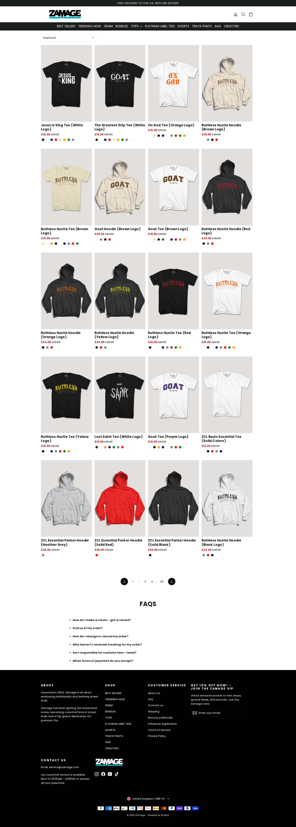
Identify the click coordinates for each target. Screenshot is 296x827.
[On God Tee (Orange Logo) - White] (150, 135)
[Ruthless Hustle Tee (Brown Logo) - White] (47, 243)
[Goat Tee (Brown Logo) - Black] (158, 239)
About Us (154, 693)
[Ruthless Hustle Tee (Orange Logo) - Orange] (233, 347)
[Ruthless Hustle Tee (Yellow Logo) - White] (73, 451)
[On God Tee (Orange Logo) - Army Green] (180, 135)
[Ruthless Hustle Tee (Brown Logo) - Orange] (51, 243)
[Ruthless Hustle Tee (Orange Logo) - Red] (225, 347)
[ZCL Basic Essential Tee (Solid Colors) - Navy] (220, 451)
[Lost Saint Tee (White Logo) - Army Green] (113, 447)
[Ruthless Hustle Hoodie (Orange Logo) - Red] (51, 347)
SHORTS (183, 26)
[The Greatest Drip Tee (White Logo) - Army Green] (122, 139)
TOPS (135, 26)
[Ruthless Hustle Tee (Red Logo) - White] (154, 347)
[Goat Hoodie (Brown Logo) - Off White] (96, 239)
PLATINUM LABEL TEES (160, 26)
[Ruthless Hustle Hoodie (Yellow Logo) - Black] (96, 347)
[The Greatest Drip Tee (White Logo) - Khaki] (113, 139)
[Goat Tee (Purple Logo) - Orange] (158, 447)
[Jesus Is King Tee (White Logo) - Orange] (64, 139)
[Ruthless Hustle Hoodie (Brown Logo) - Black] (212, 139)
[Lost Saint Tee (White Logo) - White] (126, 447)
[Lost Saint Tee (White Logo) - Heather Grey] (118, 447)
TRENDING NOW (89, 26)
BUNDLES (122, 26)
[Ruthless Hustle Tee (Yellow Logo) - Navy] (51, 451)
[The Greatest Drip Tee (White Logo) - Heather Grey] (126, 139)
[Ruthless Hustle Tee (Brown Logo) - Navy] (64, 243)
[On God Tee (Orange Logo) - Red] (175, 135)
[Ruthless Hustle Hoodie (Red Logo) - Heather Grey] (208, 243)
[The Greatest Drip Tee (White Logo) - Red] (109, 139)
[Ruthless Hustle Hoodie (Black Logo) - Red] (208, 555)
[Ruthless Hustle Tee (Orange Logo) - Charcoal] (212, 347)
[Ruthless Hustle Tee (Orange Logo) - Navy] (216, 347)
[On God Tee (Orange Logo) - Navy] (163, 135)
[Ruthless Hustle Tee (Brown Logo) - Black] (55, 243)
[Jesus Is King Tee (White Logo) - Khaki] (60, 139)
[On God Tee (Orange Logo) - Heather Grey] (171, 135)
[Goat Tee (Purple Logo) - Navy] (163, 447)
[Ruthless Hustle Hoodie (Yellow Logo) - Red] (101, 347)
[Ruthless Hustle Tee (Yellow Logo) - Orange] (68, 451)
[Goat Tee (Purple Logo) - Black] (154, 447)
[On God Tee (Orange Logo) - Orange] (184, 135)
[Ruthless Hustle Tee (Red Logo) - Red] (171, 347)
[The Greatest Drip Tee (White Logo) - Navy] (105, 139)
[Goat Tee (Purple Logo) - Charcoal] (167, 447)
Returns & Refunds (160, 717)
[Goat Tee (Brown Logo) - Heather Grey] (180, 239)
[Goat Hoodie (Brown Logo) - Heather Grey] (101, 239)
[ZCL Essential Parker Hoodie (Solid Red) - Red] (96, 555)
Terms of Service (159, 730)
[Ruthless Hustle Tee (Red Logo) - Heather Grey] (167, 347)
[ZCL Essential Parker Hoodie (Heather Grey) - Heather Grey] (43, 555)
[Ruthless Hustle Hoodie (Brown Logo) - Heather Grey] (208, 139)
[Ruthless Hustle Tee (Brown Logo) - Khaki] (43, 243)
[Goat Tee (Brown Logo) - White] (150, 239)
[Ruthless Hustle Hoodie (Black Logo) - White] (216, 555)
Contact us (155, 705)
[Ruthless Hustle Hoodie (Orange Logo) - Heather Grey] (47, 347)
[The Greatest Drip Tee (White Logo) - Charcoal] (101, 139)
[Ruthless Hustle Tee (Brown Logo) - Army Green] (77, 243)
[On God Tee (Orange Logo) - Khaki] (154, 135)
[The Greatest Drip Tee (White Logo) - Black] (96, 139)
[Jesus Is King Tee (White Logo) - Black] (43, 139)
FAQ (150, 699)
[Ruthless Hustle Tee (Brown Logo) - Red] (73, 243)
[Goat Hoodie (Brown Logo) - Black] (105, 239)
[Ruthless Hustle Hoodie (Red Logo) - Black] (203, 243)
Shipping (153, 711)
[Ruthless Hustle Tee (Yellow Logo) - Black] (43, 451)
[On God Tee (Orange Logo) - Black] (158, 135)
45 (162, 581)
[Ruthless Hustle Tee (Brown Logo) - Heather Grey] (68, 243)
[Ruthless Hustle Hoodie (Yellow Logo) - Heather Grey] (105, 347)
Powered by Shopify (158, 815)
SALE (218, 26)
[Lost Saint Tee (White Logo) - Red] (122, 447)
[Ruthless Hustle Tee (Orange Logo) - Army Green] (229, 347)
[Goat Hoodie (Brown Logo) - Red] (109, 239)
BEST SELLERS (66, 26)
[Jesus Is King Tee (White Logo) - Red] (55, 139)
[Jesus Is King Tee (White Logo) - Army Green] (68, 139)
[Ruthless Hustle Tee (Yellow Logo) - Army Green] (64, 451)
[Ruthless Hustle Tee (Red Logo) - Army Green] (175, 347)
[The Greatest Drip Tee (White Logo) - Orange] (118, 139)
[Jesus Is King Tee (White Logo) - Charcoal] (47, 139)
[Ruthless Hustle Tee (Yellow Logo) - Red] (60, 451)
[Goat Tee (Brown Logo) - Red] (175, 239)
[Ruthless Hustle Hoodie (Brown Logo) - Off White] (203, 139)
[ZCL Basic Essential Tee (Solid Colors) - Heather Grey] (216, 451)
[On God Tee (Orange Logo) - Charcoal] (167, 135)
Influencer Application (162, 724)
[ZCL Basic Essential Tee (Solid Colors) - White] (203, 451)
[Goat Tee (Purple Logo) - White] (150, 447)
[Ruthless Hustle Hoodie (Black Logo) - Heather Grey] (203, 555)
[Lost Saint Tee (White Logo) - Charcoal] (101, 447)
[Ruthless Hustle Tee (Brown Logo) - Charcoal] (60, 243)
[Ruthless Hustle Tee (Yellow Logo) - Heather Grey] (55, 451)
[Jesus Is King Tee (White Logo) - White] (77, 139)
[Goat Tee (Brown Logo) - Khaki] (154, 239)
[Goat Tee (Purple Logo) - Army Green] (180, 447)
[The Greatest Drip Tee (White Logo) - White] (131, 139)
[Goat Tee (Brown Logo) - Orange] (184, 239)
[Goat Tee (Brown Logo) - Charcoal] (167, 239)
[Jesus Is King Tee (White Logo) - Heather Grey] (73, 139)
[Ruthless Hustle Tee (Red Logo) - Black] (150, 347)
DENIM (108, 26)
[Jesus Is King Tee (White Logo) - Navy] (51, 139)
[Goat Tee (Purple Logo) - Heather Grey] (171, 447)
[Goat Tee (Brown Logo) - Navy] (171, 239)
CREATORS (231, 26)
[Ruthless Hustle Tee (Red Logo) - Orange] (180, 347)
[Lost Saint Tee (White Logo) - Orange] (105, 447)
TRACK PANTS (202, 26)
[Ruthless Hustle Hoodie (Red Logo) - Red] (212, 243)
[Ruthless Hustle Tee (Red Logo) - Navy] (163, 347)
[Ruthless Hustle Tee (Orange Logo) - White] (203, 347)
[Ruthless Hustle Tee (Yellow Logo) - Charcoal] (47, 451)
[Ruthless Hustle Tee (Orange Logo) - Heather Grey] (220, 347)
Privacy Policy (157, 736)
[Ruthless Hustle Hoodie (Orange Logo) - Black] (43, 347)
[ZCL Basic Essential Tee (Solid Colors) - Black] (208, 451)
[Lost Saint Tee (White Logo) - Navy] (109, 447)
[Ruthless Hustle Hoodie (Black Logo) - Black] (212, 555)
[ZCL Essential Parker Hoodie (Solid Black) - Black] (150, 555)
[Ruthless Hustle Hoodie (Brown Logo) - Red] (216, 139)
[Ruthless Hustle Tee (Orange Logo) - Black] (208, 347)
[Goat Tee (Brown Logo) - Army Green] (163, 239)
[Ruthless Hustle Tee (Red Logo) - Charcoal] (158, 347)
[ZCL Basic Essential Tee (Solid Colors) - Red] (212, 451)
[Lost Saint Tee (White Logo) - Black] (96, 447)
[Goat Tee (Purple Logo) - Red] (175, 447)
